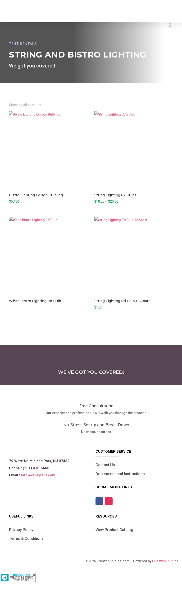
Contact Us (105, 465)
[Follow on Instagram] (109, 501)
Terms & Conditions (26, 538)
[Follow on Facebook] (99, 501)
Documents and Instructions (120, 474)
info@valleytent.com (38, 475)
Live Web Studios (167, 561)
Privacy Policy (21, 529)
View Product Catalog (114, 529)
